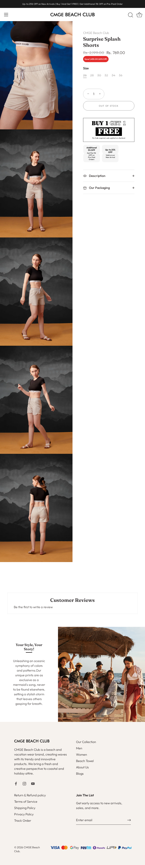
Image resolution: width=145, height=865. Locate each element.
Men (79, 748)
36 (120, 75)
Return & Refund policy (30, 795)
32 (106, 75)
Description (96, 176)
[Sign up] (129, 820)
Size (86, 68)
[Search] (130, 15)
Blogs (80, 774)
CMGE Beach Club (96, 33)
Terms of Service (25, 802)
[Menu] (6, 14)
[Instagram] (24, 783)
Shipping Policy (24, 808)
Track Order (22, 821)
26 (85, 75)
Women (81, 755)
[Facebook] (16, 783)
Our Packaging (99, 188)
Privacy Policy (24, 814)
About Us (82, 767)
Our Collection (86, 742)
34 (113, 75)
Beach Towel (85, 761)
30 (99, 75)
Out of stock (109, 105)
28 (92, 75)
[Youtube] (33, 783)
